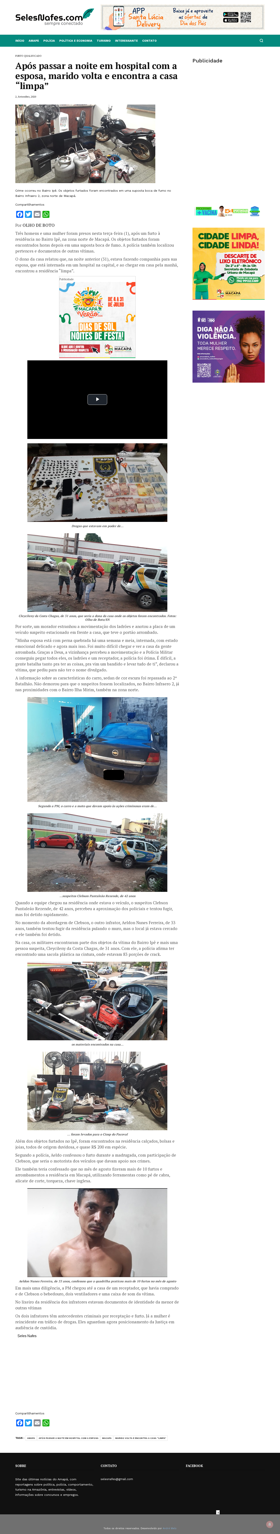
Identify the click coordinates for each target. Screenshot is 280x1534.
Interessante (126, 40)
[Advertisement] (97, 1376)
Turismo (104, 40)
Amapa (31, 1438)
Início (19, 40)
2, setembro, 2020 (25, 96)
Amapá (34, 40)
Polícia (49, 40)
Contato (149, 40)
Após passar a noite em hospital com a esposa (68, 1438)
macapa (107, 1438)
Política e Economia (75, 40)
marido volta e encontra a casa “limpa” (140, 1438)
